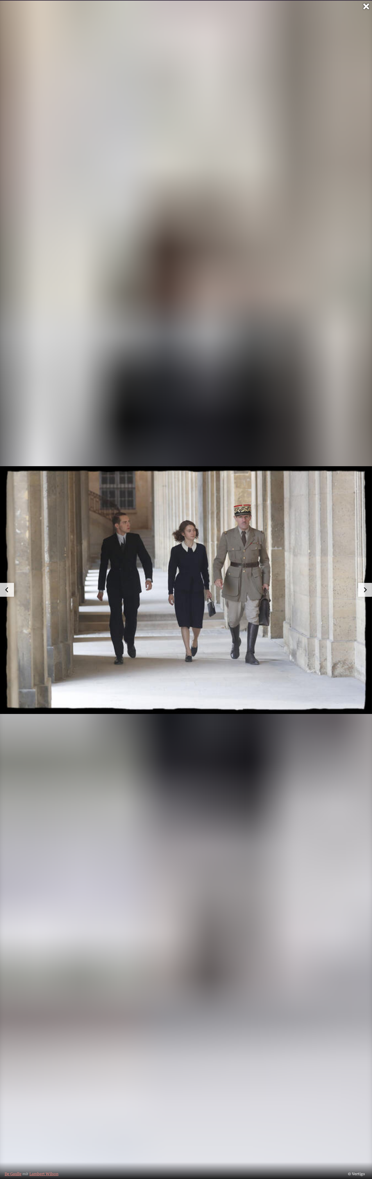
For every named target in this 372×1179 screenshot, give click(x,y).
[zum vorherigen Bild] (7, 590)
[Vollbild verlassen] (366, 6)
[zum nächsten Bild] (365, 590)
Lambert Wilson (43, 1173)
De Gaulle (13, 1173)
